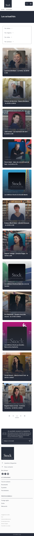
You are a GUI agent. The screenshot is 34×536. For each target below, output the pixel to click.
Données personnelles (5, 521)
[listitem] (2, 474)
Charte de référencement (6, 519)
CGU (2, 517)
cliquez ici (21, 436)
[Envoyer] (29, 441)
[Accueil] (8, 4)
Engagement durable (5, 514)
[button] (8, 28)
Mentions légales (4, 523)
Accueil (2, 9)
